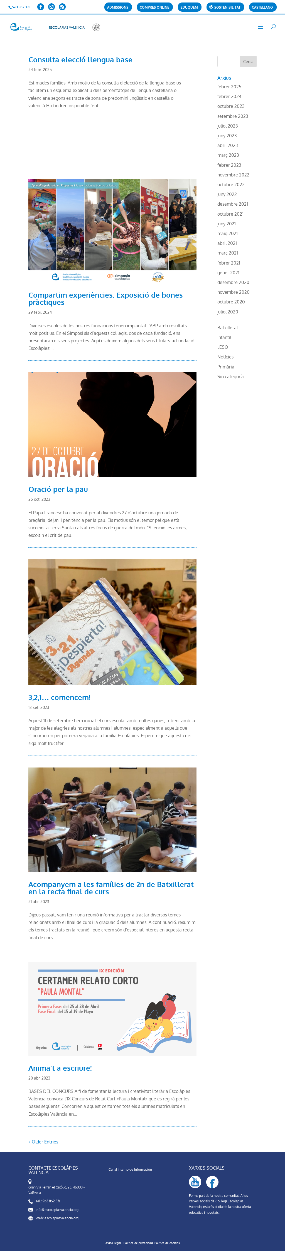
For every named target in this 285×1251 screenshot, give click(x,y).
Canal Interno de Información (130, 1169)
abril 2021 (227, 243)
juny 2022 (227, 194)
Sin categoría (230, 376)
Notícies (225, 357)
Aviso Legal (113, 1243)
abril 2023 (227, 145)
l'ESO (222, 347)
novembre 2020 (233, 292)
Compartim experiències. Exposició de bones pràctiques (105, 298)
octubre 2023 (231, 106)
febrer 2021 (228, 263)
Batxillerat (227, 327)
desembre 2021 (232, 204)
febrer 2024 (229, 96)
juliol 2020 (227, 312)
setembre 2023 (232, 116)
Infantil (224, 337)
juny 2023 (227, 135)
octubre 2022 (231, 184)
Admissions (117, 7)
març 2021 (227, 253)
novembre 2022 (233, 175)
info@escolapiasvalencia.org (57, 1210)
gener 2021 (228, 272)
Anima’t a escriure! (60, 1067)
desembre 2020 (233, 282)
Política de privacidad (138, 1243)
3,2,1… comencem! (59, 697)
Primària (225, 367)
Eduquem (189, 7)
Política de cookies (167, 1243)
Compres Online (154, 7)
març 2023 (228, 155)
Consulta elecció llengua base (80, 59)
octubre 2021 (230, 214)
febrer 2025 (229, 86)
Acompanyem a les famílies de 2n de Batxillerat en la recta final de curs (111, 887)
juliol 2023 (227, 126)
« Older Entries (43, 1142)
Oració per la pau (58, 489)
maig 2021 (227, 233)
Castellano (262, 7)
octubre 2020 (231, 302)
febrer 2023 (229, 165)
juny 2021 (226, 223)
